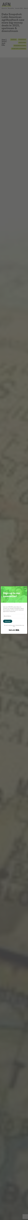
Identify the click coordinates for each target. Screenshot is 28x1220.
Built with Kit (14, 630)
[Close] (25, 588)
